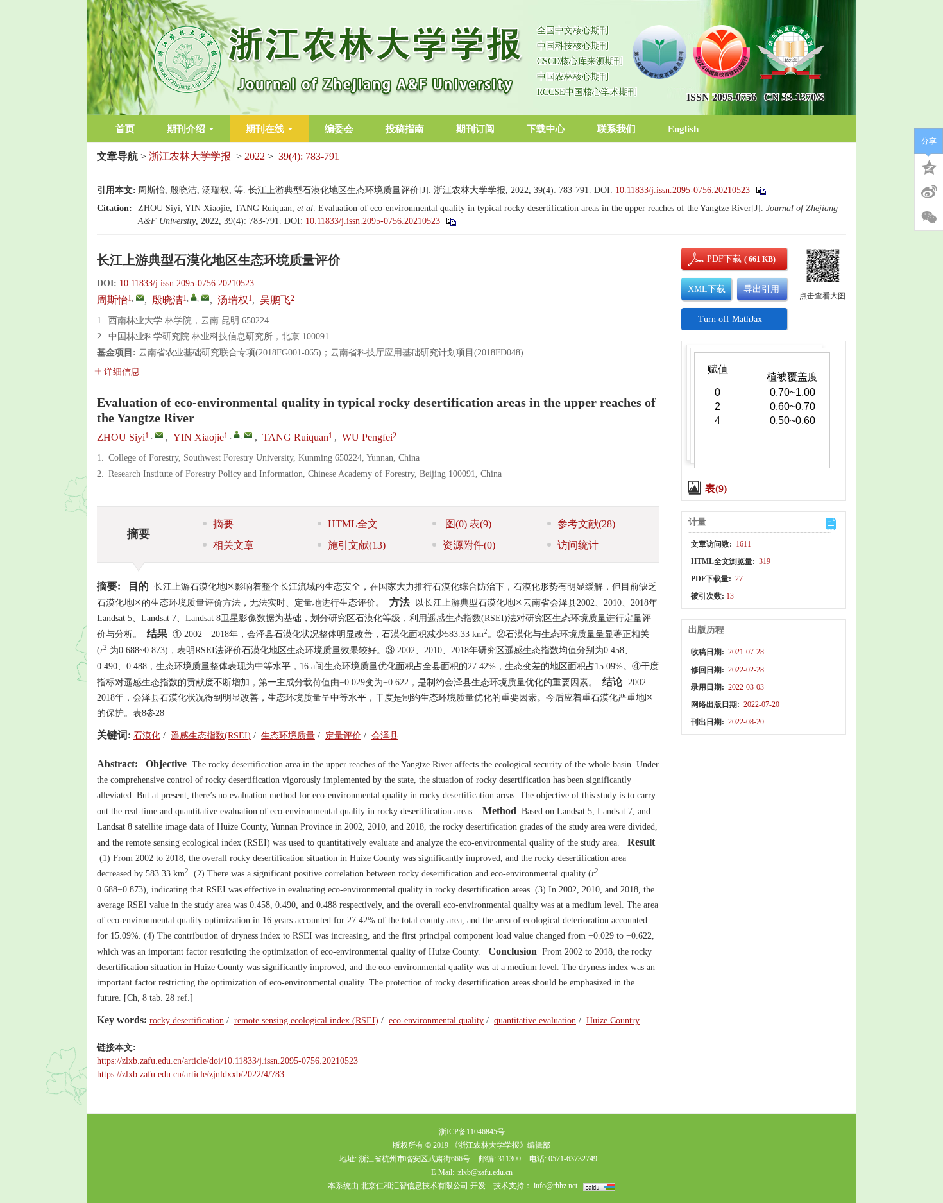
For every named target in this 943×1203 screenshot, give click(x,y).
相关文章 (233, 545)
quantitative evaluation (535, 1020)
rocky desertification (186, 1020)
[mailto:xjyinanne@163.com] (205, 297)
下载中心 (546, 129)
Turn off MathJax (730, 319)
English (683, 129)
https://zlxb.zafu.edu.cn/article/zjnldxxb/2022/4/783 (190, 1074)
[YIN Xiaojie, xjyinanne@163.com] (237, 434)
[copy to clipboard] (451, 221)
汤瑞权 (232, 299)
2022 (254, 156)
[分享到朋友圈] (929, 217)
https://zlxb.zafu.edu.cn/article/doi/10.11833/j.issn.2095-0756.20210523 (227, 1061)
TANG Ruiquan (295, 437)
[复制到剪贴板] (760, 190)
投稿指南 (405, 129)
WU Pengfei (367, 437)
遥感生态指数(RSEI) (211, 735)
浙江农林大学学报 (190, 156)
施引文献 (357, 545)
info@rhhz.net (555, 1185)
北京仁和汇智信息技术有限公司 (414, 1185)
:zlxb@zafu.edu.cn (484, 1172)
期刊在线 (265, 129)
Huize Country (613, 1020)
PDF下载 (713, 259)
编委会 (339, 129)
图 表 (467, 523)
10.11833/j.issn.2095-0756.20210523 (682, 190)
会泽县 (384, 735)
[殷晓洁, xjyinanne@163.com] (194, 297)
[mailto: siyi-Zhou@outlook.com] (159, 435)
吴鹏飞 (275, 299)
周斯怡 (112, 299)
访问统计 (578, 545)
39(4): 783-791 (308, 156)
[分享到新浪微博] (929, 192)
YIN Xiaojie (198, 437)
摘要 (223, 523)
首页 (125, 129)
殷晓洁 (167, 299)
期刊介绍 (186, 129)
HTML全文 (353, 523)
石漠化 (146, 735)
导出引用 (761, 289)
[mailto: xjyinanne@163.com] (248, 435)
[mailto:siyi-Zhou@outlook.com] (139, 297)
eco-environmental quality (436, 1020)
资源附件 (469, 545)
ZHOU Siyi (121, 437)
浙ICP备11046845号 (472, 1131)
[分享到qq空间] (929, 166)
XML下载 (707, 289)
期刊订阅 (475, 129)
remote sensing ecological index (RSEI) (306, 1020)
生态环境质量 (288, 735)
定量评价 (343, 735)
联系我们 (616, 129)
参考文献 (586, 523)
